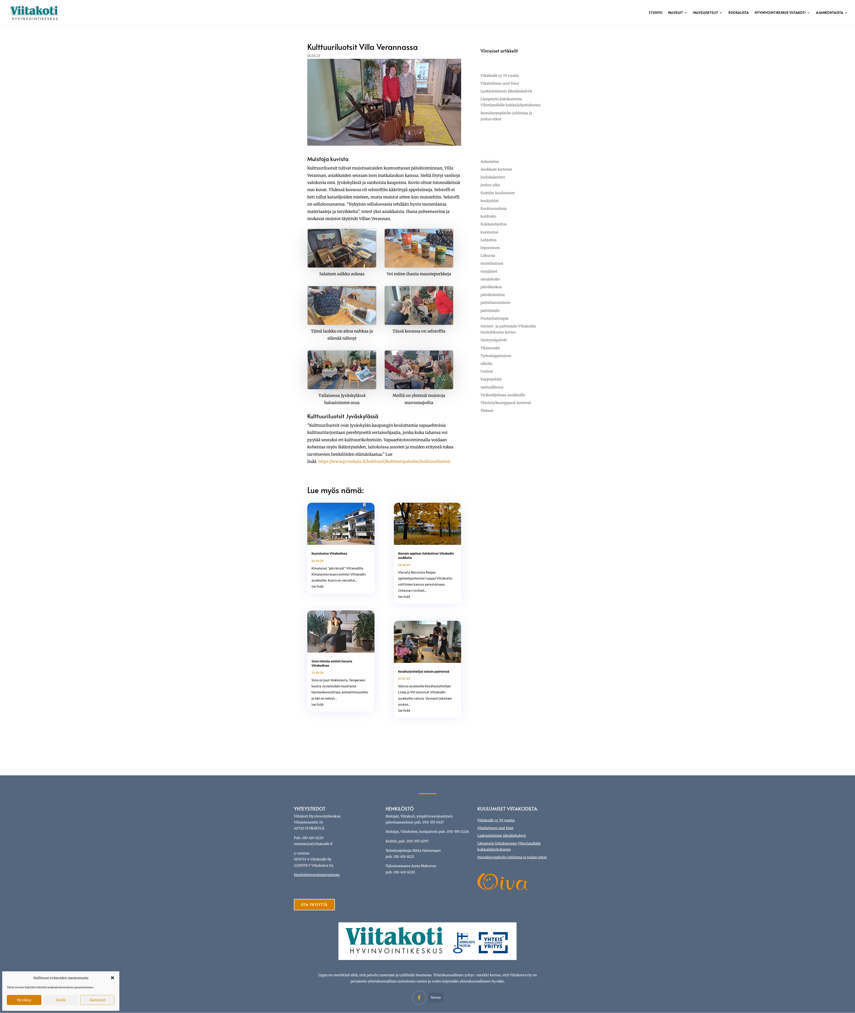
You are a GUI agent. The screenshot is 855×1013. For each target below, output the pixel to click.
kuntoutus (489, 232)
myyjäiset (488, 271)
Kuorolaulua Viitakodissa (329, 553)
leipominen (490, 247)
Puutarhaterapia (494, 318)
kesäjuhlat (489, 200)
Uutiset (486, 371)
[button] (112, 978)
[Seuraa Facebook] (419, 997)
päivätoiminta (492, 294)
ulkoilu (486, 363)
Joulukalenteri (492, 177)
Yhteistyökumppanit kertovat (505, 402)
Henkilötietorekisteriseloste (317, 875)
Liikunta (487, 255)
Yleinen (486, 410)
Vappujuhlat (491, 379)
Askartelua (489, 161)
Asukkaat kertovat (496, 169)
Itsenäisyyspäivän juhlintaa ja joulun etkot (512, 857)
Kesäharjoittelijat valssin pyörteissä (423, 671)
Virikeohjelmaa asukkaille (502, 395)
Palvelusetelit (705, 13)
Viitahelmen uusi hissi (499, 83)
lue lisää (317, 586)
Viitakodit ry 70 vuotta (499, 75)
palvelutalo (489, 310)
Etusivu (655, 13)
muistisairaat (491, 263)
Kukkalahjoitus (493, 224)
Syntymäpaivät (493, 340)
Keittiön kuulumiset (497, 193)
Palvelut (675, 13)
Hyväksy (24, 1000)
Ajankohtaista (829, 13)
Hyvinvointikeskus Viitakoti (780, 13)
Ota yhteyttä (314, 905)
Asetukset (98, 1000)
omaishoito (490, 279)
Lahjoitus (488, 240)
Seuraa (436, 997)
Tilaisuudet (490, 348)
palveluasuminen (495, 302)
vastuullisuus (491, 387)
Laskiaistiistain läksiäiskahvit (506, 91)
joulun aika (490, 185)
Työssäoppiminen (495, 355)
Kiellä (60, 1000)
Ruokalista (739, 13)
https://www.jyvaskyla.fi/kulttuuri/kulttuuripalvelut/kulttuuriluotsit (384, 461)
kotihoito (488, 216)
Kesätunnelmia (493, 208)
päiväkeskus (491, 287)
